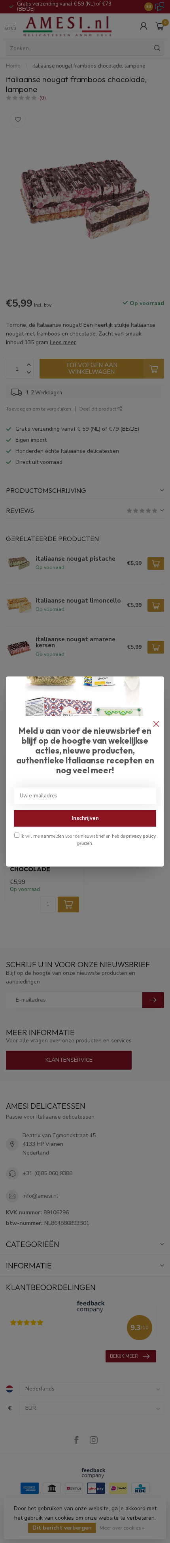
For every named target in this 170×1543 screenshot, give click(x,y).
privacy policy (141, 836)
